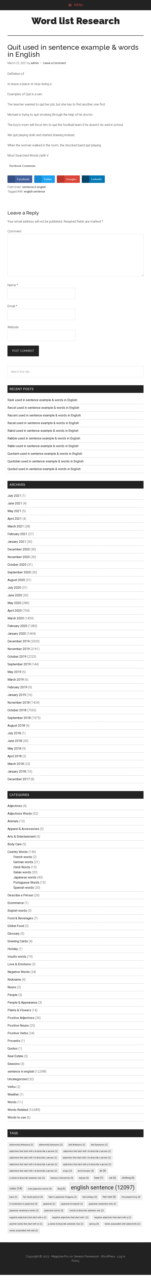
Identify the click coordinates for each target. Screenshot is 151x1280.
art (102, 1170)
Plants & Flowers (19, 1010)
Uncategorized (17, 1079)
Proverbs (13, 1041)
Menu (78, 5)
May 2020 (14, 603)
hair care (109, 1197)
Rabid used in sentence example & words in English (42, 431)
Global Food (15, 926)
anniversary (86, 1170)
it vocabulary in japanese (23, 1204)
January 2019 (16, 695)
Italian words (22, 872)
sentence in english (34, 187)
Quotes (12, 1048)
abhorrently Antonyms (21, 1144)
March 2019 (15, 679)
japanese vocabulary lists (102, 1204)
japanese (49, 1204)
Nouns (11, 987)
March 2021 (15, 526)
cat (112, 1177)
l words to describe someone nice (86, 1210)
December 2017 (18, 779)
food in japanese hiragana (63, 1197)
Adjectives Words (19, 813)
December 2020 (18, 549)
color (15, 1188)
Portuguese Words (26, 882)
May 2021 (14, 511)
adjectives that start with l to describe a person (33, 1157)
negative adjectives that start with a (27, 1217)
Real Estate (15, 1056)
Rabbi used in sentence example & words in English (42, 446)
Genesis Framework (86, 1256)
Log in (121, 1256)
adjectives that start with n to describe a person (87, 1157)
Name (12, 285)
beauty (84, 1178)
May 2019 (14, 672)
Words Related (17, 1110)
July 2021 (14, 496)
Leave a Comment (54, 63)
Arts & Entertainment (21, 836)
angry (67, 1171)
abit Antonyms (76, 1144)
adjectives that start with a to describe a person (33, 1151)
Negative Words (18, 972)
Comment (14, 231)
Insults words (16, 956)
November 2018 (18, 702)
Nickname (14, 979)
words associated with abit (23, 1230)
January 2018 (16, 771)
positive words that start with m (25, 1224)
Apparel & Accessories (23, 829)
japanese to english (72, 1204)
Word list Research (75, 20)
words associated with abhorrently (122, 1224)
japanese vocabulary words (24, 1210)
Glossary (13, 933)
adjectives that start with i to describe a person (87, 1151)
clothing (128, 1177)
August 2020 (16, 580)
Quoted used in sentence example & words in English (44, 469)
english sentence (34, 191)
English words (17, 910)
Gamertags (89, 1197)
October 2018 (16, 710)
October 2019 (16, 656)
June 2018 (14, 741)
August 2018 (16, 725)
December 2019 (18, 641)
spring (94, 1224)
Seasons (13, 1064)
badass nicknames (62, 1178)
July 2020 (14, 588)
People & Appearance (22, 1002)
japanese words (53, 1210)
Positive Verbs (17, 1033)
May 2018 (14, 748)
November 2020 (18, 557)
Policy (75, 1260)
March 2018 (15, 764)
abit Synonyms (99, 1144)
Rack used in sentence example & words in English (42, 400)
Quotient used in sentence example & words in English (44, 454)
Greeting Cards (17, 941)
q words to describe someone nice (65, 1224)
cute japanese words (40, 1188)
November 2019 (18, 649)
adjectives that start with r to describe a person (33, 1171)
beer (98, 1177)
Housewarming (131, 1197)
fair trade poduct (33, 1197)
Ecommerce (15, 903)
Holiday (12, 949)
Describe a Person (20, 895)
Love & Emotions (19, 964)
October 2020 (16, 565)
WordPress (108, 1256)
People (12, 995)
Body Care (14, 844)
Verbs (11, 1087)
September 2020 (19, 572)
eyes (13, 1197)
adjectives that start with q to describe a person (87, 1164)
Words (12, 1102)
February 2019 (17, 687)
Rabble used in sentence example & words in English (43, 438)
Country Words (17, 852)
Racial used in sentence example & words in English (43, 423)
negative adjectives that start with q (112, 1217)
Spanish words (23, 887)
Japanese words (24, 877)
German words (23, 862)
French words (22, 857)
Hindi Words (21, 867)
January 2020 (16, 633)
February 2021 (17, 534)
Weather (13, 1094)
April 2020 (14, 610)
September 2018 (19, 718)
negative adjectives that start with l (70, 1217)
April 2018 (14, 756)
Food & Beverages (20, 918)
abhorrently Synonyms (51, 1144)
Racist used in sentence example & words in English (43, 408)
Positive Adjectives (20, 1018)
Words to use (16, 1117)
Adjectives (14, 806)
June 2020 (14, 595)
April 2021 (14, 519)
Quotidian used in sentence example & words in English (45, 461)
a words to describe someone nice (27, 1178)
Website (13, 327)
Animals (12, 821)
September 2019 (19, 664)
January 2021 (16, 542)
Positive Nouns (18, 1025)
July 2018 (14, 733)
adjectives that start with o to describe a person (33, 1164)
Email (12, 306)
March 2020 (15, 618)
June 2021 (14, 503)
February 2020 (17, 626)
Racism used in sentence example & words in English (44, 415)
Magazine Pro (60, 1256)
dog (61, 1188)
